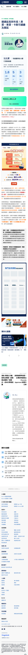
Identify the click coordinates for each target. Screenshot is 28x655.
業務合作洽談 (4, 621)
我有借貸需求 (14, 89)
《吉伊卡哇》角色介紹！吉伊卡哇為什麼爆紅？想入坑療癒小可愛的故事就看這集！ (15, 476)
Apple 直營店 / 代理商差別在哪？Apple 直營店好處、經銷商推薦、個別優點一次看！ (15, 452)
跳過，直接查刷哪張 (14, 103)
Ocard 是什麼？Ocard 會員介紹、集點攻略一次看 (15, 466)
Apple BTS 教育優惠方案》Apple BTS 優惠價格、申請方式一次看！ (15, 457)
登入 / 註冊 (19, 2)
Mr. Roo (7, 33)
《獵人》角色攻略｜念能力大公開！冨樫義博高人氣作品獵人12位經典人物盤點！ (15, 462)
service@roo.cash (5, 624)
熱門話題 (11, 18)
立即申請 (14, 183)
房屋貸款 (4, 365)
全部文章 (8, 6)
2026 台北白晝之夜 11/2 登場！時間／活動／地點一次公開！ (15, 471)
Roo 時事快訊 (4, 18)
